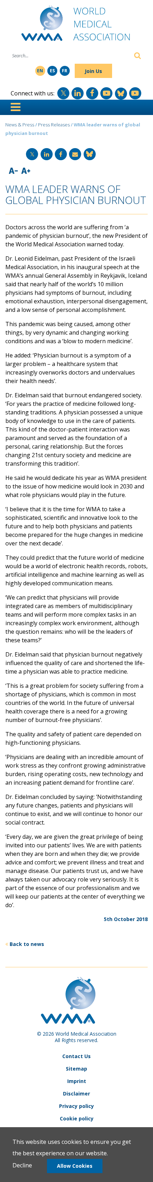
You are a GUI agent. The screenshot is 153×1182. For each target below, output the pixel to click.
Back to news (27, 944)
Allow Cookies (75, 1165)
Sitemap (76, 1068)
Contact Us (76, 1056)
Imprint (76, 1081)
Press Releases (54, 124)
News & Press (19, 124)
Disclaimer (76, 1093)
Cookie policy (77, 1118)
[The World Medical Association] (76, 26)
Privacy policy (76, 1106)
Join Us (93, 71)
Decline (22, 1165)
